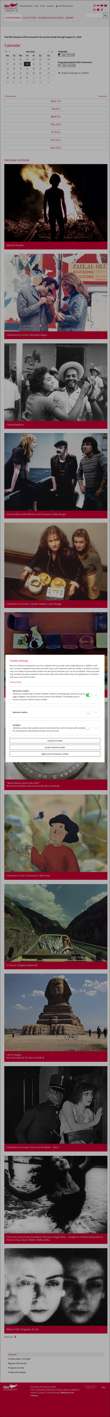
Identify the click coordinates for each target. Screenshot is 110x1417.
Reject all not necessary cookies (55, 754)
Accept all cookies (55, 740)
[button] (95, 695)
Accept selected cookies (55, 747)
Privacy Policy (15, 682)
